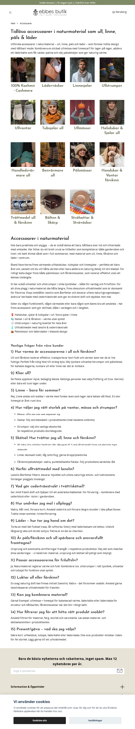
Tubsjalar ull (52, 128)
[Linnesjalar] (82, 69)
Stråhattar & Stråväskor (82, 220)
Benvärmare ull (52, 173)
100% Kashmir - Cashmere (23, 88)
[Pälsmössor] (82, 154)
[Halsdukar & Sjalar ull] (112, 112)
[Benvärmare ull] (52, 154)
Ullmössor (82, 128)
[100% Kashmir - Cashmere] (23, 69)
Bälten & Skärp (52, 220)
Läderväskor (53, 86)
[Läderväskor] (52, 69)
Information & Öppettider (27, 686)
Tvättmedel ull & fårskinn (23, 220)
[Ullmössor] (82, 112)
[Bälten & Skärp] (52, 201)
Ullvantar (23, 128)
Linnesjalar (82, 86)
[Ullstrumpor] (112, 69)
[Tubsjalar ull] (52, 112)
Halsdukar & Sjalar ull (112, 130)
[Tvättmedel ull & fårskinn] (23, 201)
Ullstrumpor (112, 86)
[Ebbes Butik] (62, 12)
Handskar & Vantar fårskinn (112, 175)
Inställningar (95, 720)
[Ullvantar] (23, 112)
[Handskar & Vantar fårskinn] (112, 154)
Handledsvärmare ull (23, 173)
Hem (13, 23)
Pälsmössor (82, 170)
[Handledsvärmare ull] (23, 154)
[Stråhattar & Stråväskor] (82, 201)
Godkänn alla (40, 720)
